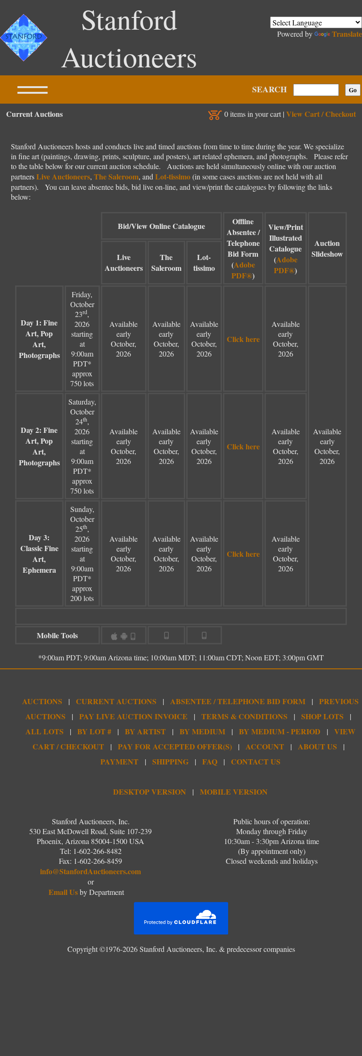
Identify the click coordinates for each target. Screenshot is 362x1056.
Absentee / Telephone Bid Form (237, 701)
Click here (243, 338)
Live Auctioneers (63, 176)
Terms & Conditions (244, 716)
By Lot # (94, 731)
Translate (347, 33)
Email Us (63, 891)
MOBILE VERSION (234, 791)
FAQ (209, 761)
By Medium (202, 731)
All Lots (44, 731)
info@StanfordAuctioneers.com (90, 871)
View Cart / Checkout (321, 113)
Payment (119, 761)
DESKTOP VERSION (149, 791)
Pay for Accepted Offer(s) (175, 746)
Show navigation (32, 89)
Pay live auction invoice (133, 716)
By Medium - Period (280, 731)
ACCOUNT (265, 746)
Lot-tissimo (172, 176)
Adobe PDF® (243, 270)
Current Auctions (116, 701)
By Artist (145, 731)
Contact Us (255, 761)
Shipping (170, 761)
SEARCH (269, 89)
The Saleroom (116, 176)
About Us (317, 746)
